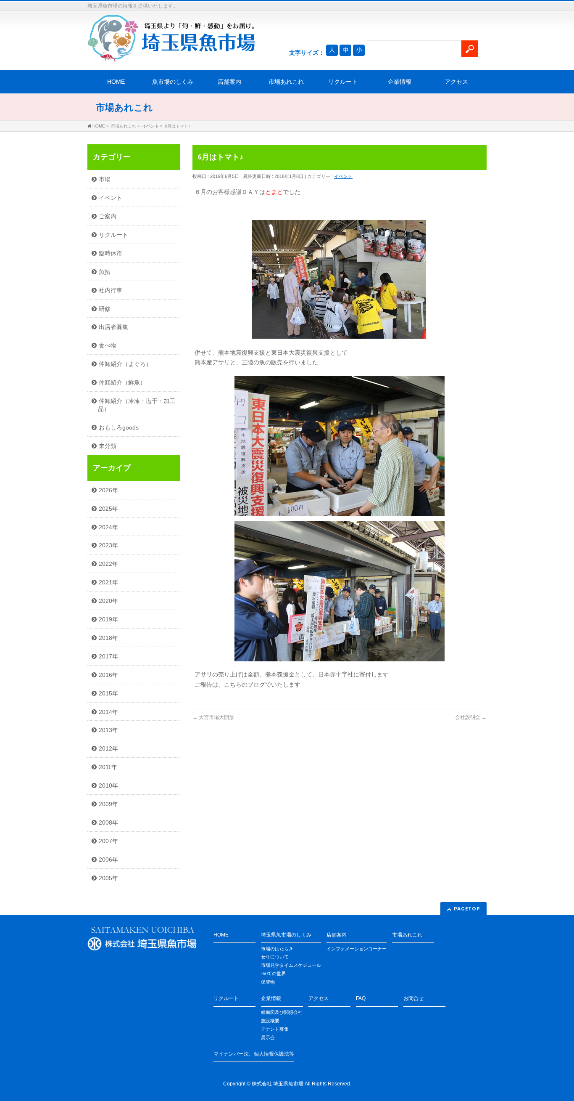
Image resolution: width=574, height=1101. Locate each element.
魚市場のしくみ (172, 81)
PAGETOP (467, 908)
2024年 (108, 527)
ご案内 (107, 216)
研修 (105, 308)
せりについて (275, 956)
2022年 (108, 563)
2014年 (108, 711)
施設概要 (270, 1020)
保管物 (268, 981)
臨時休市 (110, 253)
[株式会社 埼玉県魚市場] (171, 52)
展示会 (268, 1037)
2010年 (108, 785)
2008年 (108, 822)
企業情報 (399, 81)
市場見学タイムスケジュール (291, 965)
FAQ (361, 998)
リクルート (343, 81)
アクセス (456, 81)
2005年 (108, 878)
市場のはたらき (277, 948)
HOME (116, 81)
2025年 (108, 508)
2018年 (108, 637)
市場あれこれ (286, 81)
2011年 (108, 767)
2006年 (108, 859)
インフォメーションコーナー (356, 948)
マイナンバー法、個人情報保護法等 (253, 1054)
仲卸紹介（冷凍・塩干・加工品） (136, 405)
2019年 (108, 619)
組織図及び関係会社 (282, 1012)
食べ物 (107, 345)
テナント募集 (275, 1029)
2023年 (108, 545)
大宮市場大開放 (213, 717)
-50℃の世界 (273, 973)
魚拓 (105, 271)
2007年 (108, 841)
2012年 (108, 748)
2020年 (108, 600)
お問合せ (413, 998)
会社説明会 (471, 717)
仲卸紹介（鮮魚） (122, 382)
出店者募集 (113, 327)
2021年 (108, 582)
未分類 (107, 446)
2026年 (108, 490)
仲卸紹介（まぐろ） (125, 364)
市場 (105, 179)
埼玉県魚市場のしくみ (286, 935)
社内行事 (110, 290)
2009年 (108, 804)
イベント (343, 176)
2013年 (108, 730)
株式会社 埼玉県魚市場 (277, 1084)
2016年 (108, 674)
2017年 (108, 656)
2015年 (108, 693)
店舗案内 (229, 81)
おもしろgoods (119, 427)
